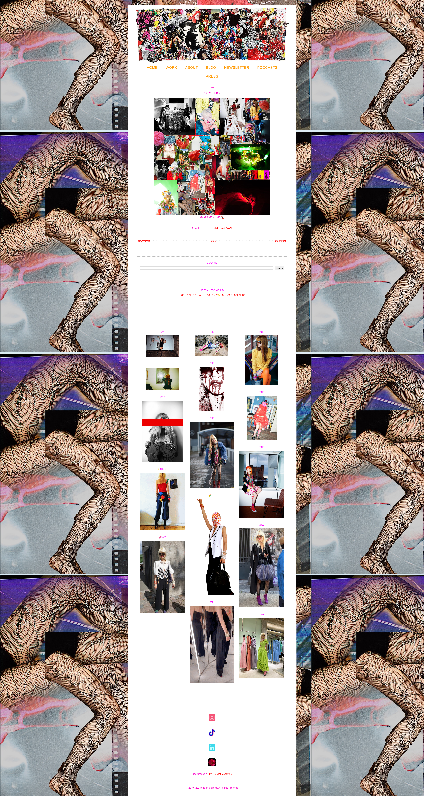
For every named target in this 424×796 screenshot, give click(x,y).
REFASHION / (210, 295)
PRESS (212, 76)
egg (211, 228)
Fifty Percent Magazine (220, 774)
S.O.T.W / (197, 295)
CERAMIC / (228, 295)
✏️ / (219, 295)
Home (213, 241)
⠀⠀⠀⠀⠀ (204, 228)
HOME (152, 67)
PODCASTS (267, 67)
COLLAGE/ (186, 295)
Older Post (280, 241)
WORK (171, 67)
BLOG (211, 67)
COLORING (240, 295)
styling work (219, 228)
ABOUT (191, 67)
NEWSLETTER (236, 67)
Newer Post (144, 241)
